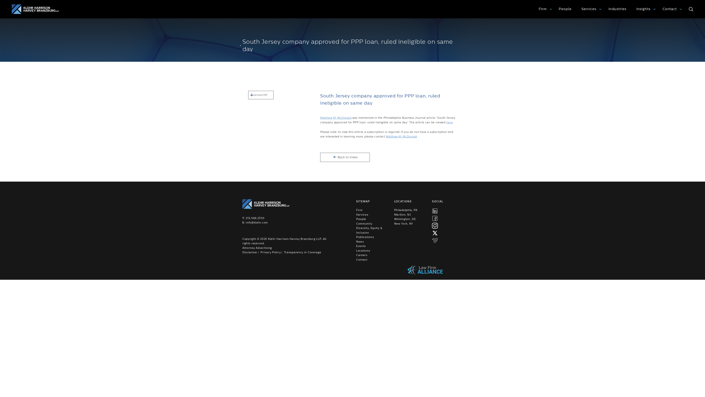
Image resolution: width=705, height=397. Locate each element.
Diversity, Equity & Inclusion (369, 230)
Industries (617, 9)
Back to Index (347, 157)
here (449, 122)
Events (361, 246)
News (360, 242)
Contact (670, 9)
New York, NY (403, 224)
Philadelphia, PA (405, 210)
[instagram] (435, 226)
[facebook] (435, 218)
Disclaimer (249, 252)
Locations (363, 251)
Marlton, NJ (402, 215)
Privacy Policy (271, 252)
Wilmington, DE (405, 219)
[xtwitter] (435, 233)
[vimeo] (435, 240)
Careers (361, 255)
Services (588, 9)
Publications (365, 237)
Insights (643, 9)
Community (364, 224)
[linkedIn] (435, 211)
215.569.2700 (255, 218)
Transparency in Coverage (302, 252)
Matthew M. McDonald (335, 118)
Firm (543, 9)
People (565, 9)
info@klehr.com (257, 222)
